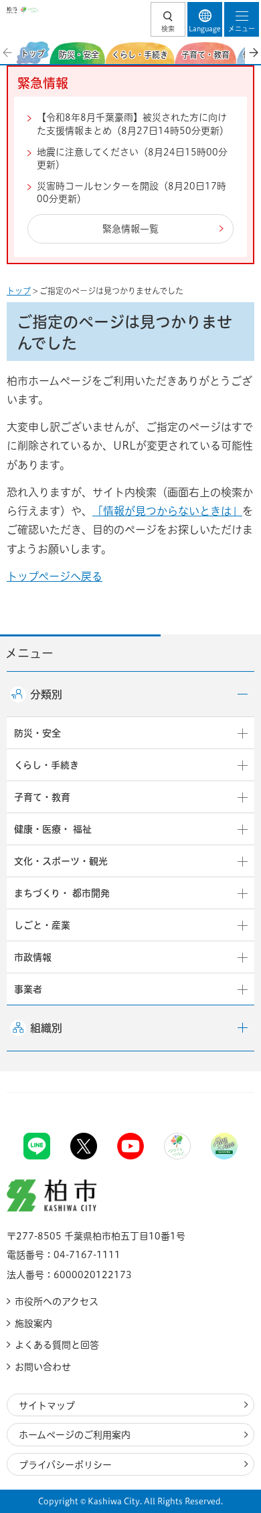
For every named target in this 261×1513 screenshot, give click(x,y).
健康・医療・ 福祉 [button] (53, 829)
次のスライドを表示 (253, 52)
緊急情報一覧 (130, 228)
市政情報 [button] (33, 957)
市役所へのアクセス (56, 1301)
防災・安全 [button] (37, 733)
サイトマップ (47, 1405)
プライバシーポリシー (65, 1465)
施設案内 (33, 1323)
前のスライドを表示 (8, 52)
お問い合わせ (43, 1367)
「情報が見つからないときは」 (167, 511)
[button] (168, 19)
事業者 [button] (28, 989)
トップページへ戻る (54, 576)
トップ (19, 291)
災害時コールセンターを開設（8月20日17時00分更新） (131, 192)
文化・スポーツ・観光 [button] (61, 861)
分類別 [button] (46, 694)
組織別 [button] (46, 1028)
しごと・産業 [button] (42, 925)
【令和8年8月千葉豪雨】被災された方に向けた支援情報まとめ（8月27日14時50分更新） (133, 124)
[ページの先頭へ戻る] (219, 1092)
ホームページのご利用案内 (74, 1435)
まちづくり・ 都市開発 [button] (62, 893)
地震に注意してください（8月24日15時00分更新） (132, 158)
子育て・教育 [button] (42, 797)
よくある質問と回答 (57, 1345)
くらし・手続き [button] (46, 765)
